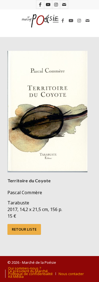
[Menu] (56, 20)
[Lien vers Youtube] (48, 4)
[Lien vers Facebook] (40, 4)
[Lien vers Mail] (64, 4)
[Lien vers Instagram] (56, 4)
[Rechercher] (43, 20)
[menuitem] (43, 20)
